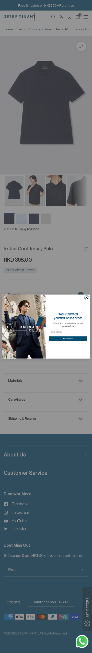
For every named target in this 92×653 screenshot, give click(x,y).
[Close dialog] (86, 297)
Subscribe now (68, 338)
